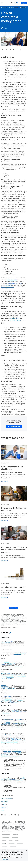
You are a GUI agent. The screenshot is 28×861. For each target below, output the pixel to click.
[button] (26, 850)
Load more (13, 608)
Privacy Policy (5, 859)
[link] (2, 815)
